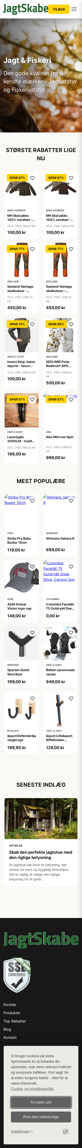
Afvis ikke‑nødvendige (41, 1117)
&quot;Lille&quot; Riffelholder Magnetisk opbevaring (59, 742)
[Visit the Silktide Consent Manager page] (65, 1131)
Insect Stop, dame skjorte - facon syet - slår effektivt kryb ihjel (21, 368)
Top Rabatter (14, 1021)
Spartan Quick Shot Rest (18, 672)
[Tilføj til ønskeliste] (32, 178)
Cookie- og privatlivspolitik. (32, 1088)
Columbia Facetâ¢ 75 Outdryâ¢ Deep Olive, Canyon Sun (60, 608)
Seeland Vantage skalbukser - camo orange (20, 290)
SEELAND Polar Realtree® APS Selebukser (58, 366)
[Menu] (74, 9)
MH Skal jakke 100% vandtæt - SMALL (19, 220)
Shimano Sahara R (60, 538)
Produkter (11, 1013)
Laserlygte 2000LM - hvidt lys (19, 441)
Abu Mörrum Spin (60, 437)
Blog (7, 1029)
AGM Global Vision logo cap (19, 606)
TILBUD (59, 9)
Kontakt (10, 1037)
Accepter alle (41, 1102)
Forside (9, 1004)
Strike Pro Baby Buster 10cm (19, 540)
